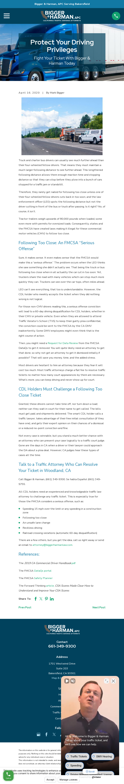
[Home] (61, 16)
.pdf (73, 563)
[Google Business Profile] (38, 734)
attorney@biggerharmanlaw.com (52, 545)
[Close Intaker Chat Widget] (113, 681)
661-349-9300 (62, 646)
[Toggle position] (106, 681)
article (50, 586)
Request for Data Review (63, 343)
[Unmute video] (66, 681)
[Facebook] (46, 734)
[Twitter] (54, 734)
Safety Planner (43, 578)
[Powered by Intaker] (96, 777)
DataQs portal (43, 571)
